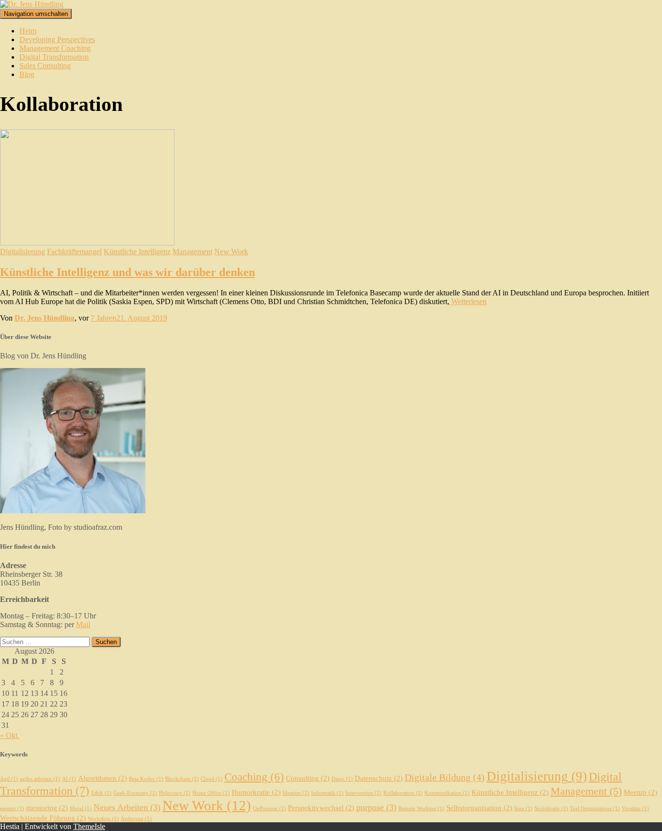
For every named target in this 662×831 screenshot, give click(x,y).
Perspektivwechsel (321, 808)
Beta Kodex (146, 779)
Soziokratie (551, 808)
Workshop (103, 818)
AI (69, 779)
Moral (81, 808)
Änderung (136, 818)
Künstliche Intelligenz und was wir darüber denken (127, 272)
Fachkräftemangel (74, 251)
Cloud (211, 779)
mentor (12, 808)
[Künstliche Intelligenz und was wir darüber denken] (87, 243)
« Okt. (9, 735)
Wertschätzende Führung (43, 818)
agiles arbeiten (40, 779)
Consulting (308, 778)
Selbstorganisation (479, 808)
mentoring (47, 808)
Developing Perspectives (57, 39)
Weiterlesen (468, 301)
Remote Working (421, 808)
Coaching (254, 776)
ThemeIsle (89, 826)
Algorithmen (102, 778)
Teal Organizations (595, 808)
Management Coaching (55, 48)
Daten (342, 779)
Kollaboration (403, 793)
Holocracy (174, 793)
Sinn (523, 808)
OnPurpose (269, 808)
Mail (83, 624)
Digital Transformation (54, 57)
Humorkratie (256, 792)
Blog (26, 74)
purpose (376, 807)
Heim (27, 31)
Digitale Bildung (445, 777)
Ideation (296, 793)
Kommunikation (447, 793)
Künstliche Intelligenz (137, 251)
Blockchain (182, 779)
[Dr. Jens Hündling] (31, 4)
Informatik (327, 793)
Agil (9, 779)
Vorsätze (635, 808)
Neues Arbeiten (127, 807)
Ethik (101, 793)
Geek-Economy (135, 793)
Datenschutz (379, 778)
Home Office (211, 793)
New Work (231, 251)
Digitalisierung (22, 251)
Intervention (363, 793)
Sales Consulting (45, 66)
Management (192, 251)
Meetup (640, 792)
